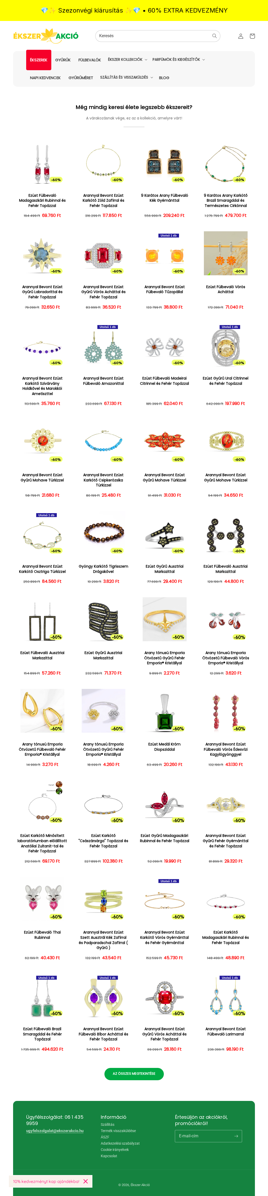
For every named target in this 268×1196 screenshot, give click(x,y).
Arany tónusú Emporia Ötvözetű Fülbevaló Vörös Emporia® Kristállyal (225, 658)
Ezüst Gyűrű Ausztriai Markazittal (164, 569)
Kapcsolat (109, 1156)
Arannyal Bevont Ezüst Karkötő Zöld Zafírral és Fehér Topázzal (103, 200)
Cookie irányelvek (115, 1150)
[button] (127, 59)
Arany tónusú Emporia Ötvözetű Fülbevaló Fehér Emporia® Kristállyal (42, 749)
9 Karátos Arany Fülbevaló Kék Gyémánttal (164, 198)
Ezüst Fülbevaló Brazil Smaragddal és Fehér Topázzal (42, 1034)
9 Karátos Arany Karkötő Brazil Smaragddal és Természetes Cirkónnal (226, 200)
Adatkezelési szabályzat (120, 1143)
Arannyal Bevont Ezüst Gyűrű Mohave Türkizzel (42, 478)
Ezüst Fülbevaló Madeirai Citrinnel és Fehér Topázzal (164, 381)
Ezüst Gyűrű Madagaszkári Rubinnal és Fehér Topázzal (164, 838)
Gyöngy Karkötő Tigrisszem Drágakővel (103, 569)
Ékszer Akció (140, 1185)
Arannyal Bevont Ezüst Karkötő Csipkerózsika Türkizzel (103, 480)
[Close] (85, 1181)
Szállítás (107, 1125)
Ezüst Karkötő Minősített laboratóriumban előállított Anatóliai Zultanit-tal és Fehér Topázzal (42, 843)
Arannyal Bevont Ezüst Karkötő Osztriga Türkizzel (42, 569)
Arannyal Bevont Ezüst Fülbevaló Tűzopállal (164, 289)
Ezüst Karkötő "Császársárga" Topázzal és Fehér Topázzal (103, 840)
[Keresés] (214, 36)
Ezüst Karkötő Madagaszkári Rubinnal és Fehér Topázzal (225, 937)
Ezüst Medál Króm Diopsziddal (164, 747)
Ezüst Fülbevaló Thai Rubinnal (42, 935)
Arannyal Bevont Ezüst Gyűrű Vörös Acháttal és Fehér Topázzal (103, 292)
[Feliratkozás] (236, 1136)
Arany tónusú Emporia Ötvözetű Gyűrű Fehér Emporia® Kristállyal (164, 658)
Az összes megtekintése (134, 1073)
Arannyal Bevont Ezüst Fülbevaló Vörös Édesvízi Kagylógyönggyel (226, 749)
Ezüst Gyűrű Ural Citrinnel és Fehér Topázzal (225, 381)
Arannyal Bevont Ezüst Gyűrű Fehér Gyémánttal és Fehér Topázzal (225, 840)
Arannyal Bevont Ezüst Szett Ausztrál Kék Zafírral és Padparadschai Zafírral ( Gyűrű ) (103, 940)
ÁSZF (105, 1137)
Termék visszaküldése (118, 1131)
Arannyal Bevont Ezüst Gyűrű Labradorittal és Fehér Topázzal (42, 292)
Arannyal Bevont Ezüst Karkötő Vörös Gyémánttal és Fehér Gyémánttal (164, 937)
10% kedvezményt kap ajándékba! (46, 1181)
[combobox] (157, 36)
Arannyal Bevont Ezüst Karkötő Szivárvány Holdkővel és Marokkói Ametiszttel (42, 386)
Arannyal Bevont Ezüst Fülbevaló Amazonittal (103, 381)
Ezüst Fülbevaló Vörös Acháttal (225, 289)
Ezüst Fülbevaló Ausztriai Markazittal (226, 569)
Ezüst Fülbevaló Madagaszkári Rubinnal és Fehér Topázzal (42, 200)
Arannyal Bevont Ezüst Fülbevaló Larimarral (225, 1032)
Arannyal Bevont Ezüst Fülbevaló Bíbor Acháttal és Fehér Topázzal (103, 1034)
